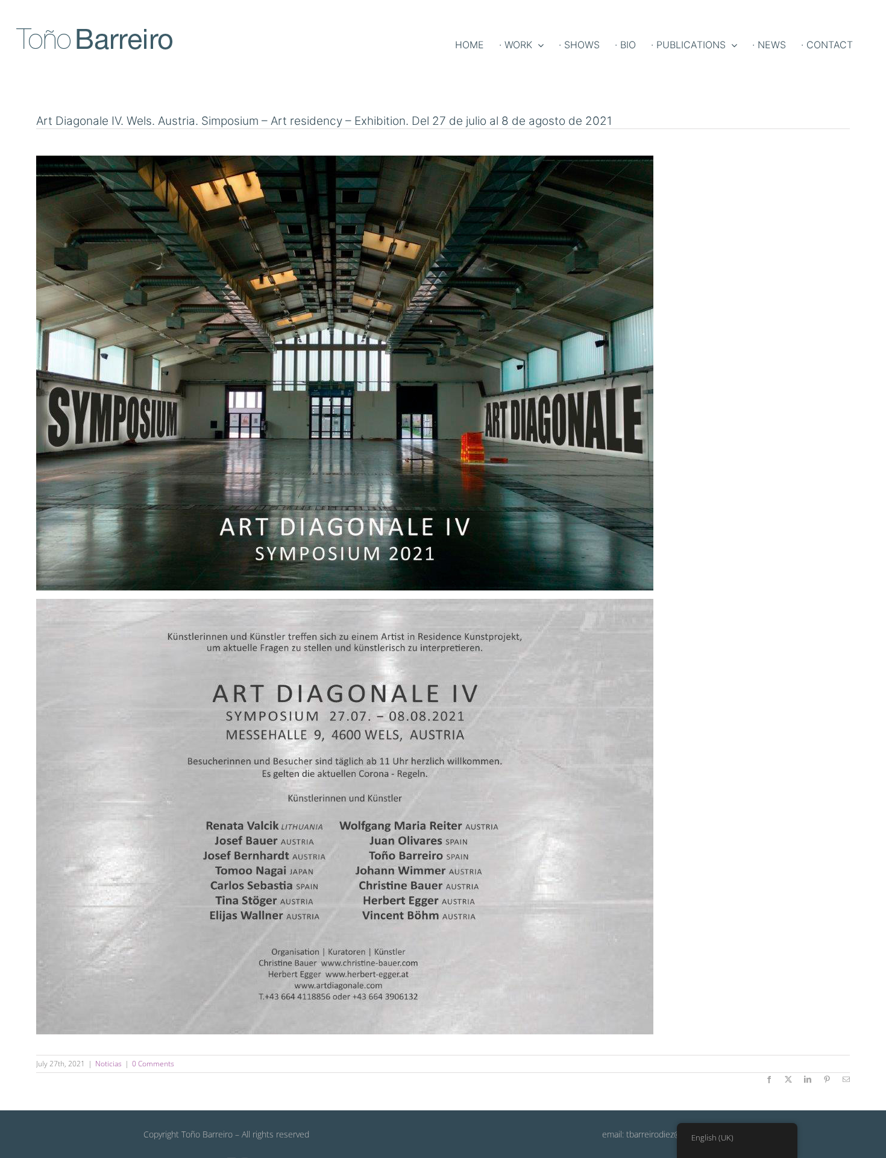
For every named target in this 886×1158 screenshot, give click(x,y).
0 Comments (153, 1063)
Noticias (108, 1063)
